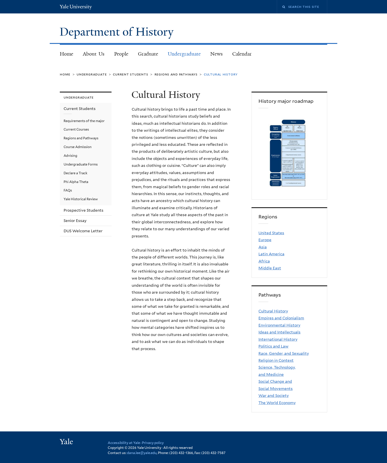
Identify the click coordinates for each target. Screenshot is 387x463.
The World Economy (277, 403)
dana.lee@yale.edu (142, 453)
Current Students (130, 74)
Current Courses (76, 129)
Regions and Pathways (176, 74)
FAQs (68, 190)
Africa (264, 261)
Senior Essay (75, 220)
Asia (262, 247)
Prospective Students (83, 210)
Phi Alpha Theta (76, 182)
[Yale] (67, 442)
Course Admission (78, 147)
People (121, 54)
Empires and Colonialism (281, 318)
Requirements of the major (84, 121)
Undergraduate (184, 54)
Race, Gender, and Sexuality (283, 353)
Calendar (242, 54)
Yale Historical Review (81, 199)
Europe (264, 240)
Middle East (269, 268)
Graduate (148, 54)
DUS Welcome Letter (83, 231)
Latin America (271, 254)
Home (66, 54)
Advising (70, 155)
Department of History (118, 31)
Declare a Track (75, 173)
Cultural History (273, 311)
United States (271, 233)
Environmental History (279, 325)
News (216, 54)
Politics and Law (273, 346)
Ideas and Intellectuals (279, 332)
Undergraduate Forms (81, 164)
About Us (94, 54)
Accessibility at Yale (124, 443)
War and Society (273, 395)
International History (277, 339)
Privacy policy (153, 443)
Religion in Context (276, 360)
